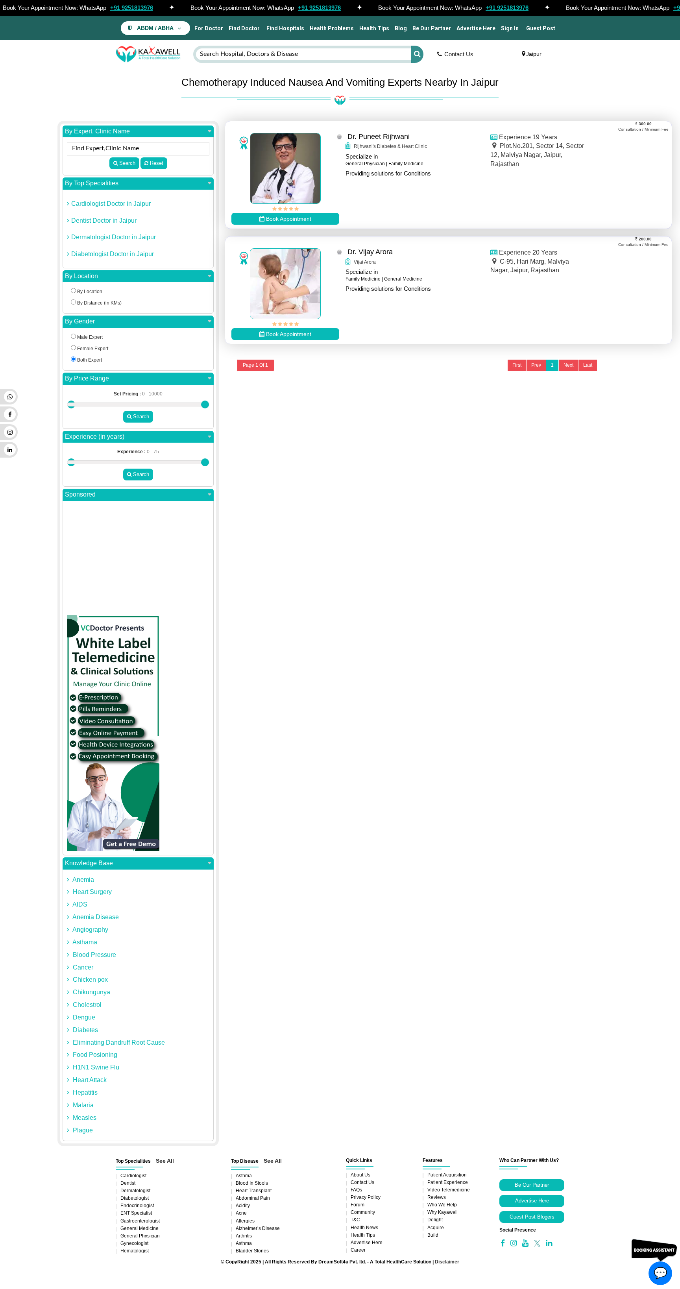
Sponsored (80, 494)
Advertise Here (475, 28)
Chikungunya (90, 992)
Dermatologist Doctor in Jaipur (113, 237)
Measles (83, 1117)
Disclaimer (447, 1262)
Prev (536, 365)
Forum (357, 1205)
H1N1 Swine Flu (95, 1067)
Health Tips (374, 28)
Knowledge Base (89, 863)
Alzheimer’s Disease (258, 1228)
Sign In (510, 28)
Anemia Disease (95, 917)
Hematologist (134, 1251)
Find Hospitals (284, 28)
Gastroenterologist (140, 1221)
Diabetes (84, 1030)
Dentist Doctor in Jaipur (104, 220)
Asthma (244, 1175)
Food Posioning (94, 1054)
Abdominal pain (253, 1198)
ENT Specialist (136, 1213)
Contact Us (458, 54)
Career (358, 1250)
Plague (82, 1130)
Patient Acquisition (447, 1175)
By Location (81, 276)
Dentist (127, 1183)
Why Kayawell (442, 1212)
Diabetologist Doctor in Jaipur (112, 254)
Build (432, 1235)
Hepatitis (84, 1092)
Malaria (82, 1105)
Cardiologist (133, 1175)
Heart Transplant (254, 1190)
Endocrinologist (137, 1205)
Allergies (245, 1221)
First (516, 365)
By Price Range (87, 378)
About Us (360, 1175)
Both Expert (89, 360)
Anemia (82, 879)
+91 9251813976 (131, 7)
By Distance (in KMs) (99, 303)
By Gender (80, 321)
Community (363, 1212)
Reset (155, 163)
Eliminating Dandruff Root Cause (118, 1042)
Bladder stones (252, 1251)
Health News (364, 1227)
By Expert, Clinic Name (97, 131)
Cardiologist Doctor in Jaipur (111, 203)
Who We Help (442, 1205)
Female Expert (92, 348)
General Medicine (139, 1228)
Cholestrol (86, 1004)
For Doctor (208, 28)
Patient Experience (447, 1182)
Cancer (82, 967)
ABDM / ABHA (155, 28)
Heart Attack (89, 1080)
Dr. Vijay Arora (370, 252)
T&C (355, 1220)
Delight (435, 1220)
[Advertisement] (138, 560)
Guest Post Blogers (532, 1217)
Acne (241, 1213)
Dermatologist (135, 1190)
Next (568, 365)
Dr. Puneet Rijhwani (378, 136)
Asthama (84, 942)
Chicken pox (89, 979)
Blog (401, 28)
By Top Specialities (91, 183)
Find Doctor (244, 28)
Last (587, 365)
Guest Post (540, 28)
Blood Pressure (93, 954)
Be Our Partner (431, 28)
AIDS (79, 904)
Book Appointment (287, 219)
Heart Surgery (91, 891)
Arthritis (244, 1236)
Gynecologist (134, 1243)
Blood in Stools (252, 1183)
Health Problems (332, 28)
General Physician (140, 1236)
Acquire (435, 1227)
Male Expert (89, 337)
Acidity (243, 1205)
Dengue (83, 1017)
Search (126, 163)
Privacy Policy (366, 1197)
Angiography (89, 929)
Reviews (436, 1197)
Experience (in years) (94, 436)
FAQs (356, 1190)
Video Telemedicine (448, 1190)
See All (165, 1161)
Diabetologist (134, 1198)
